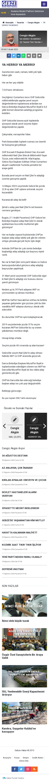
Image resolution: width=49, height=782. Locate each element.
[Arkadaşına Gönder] (29, 56)
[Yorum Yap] (39, 56)
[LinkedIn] (18, 56)
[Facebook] (9, 56)
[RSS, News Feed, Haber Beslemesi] (34, 769)
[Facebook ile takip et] (14, 769)
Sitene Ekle (23, 761)
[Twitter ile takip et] (21, 769)
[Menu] (44, 4)
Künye (17, 758)
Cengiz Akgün (34, 23)
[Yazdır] (34, 56)
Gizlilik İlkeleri (37, 758)
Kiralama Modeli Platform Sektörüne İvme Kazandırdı (27, 13)
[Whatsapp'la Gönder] (23, 56)
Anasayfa (9, 23)
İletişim (26, 758)
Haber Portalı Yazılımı (15, 778)
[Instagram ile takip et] (28, 769)
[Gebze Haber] (9, 4)
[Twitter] (14, 56)
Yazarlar (20, 23)
